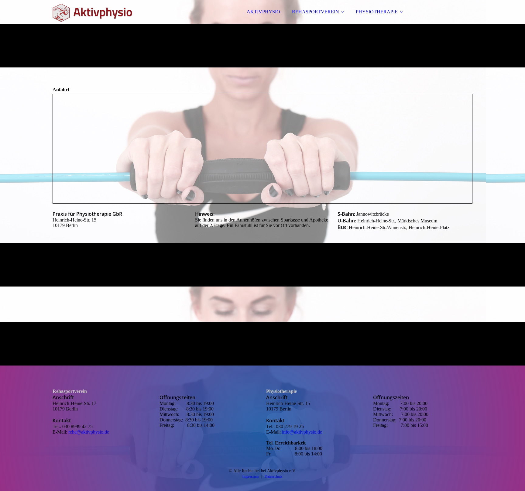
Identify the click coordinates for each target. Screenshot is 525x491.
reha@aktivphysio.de (88, 431)
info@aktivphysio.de (302, 431)
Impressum (250, 476)
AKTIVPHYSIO (263, 11)
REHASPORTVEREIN (315, 11)
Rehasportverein (70, 391)
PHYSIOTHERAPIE (377, 11)
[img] (106, 21)
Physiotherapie (281, 391)
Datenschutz (273, 476)
